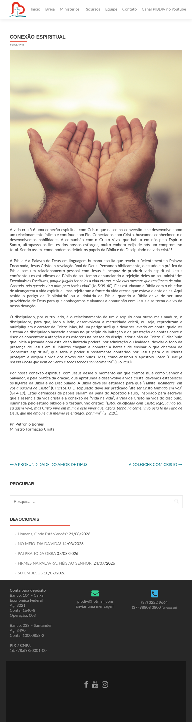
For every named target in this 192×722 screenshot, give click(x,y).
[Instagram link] (105, 684)
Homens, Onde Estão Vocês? (43, 534)
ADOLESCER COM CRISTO (155, 465)
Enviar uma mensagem (95, 606)
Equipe (111, 9)
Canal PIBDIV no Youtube (164, 9)
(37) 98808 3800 (154, 607)
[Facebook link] (86, 684)
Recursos (92, 9)
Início (35, 9)
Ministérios (70, 9)
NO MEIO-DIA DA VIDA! (39, 544)
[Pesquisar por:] (96, 501)
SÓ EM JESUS (30, 573)
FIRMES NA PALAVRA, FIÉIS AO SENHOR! (55, 563)
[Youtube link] (95, 684)
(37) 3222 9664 (154, 602)
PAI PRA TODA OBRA (37, 554)
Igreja (50, 9)
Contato (129, 9)
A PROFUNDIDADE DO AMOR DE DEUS (49, 465)
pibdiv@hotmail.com (95, 601)
